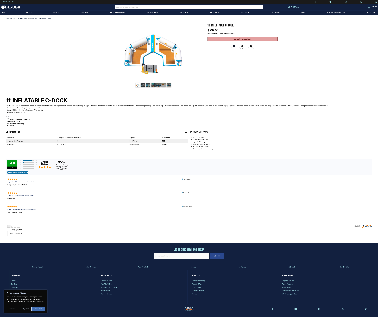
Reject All (26, 309)
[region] (25, 301)
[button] (293, 7)
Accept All (38, 309)
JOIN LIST (217, 256)
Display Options (17, 229)
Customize (12, 309)
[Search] (260, 7)
